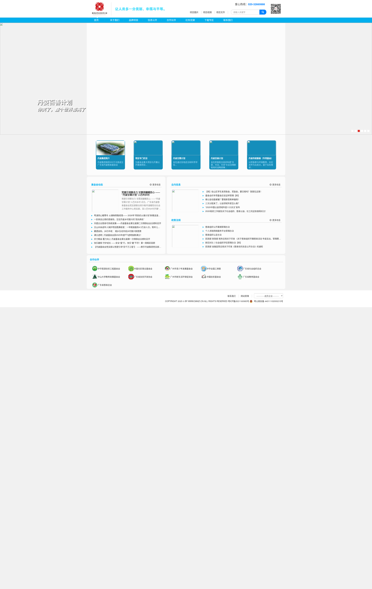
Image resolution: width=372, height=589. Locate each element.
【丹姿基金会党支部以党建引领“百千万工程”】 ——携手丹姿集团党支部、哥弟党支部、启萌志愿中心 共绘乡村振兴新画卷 (126, 247)
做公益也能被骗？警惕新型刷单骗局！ (222, 199)
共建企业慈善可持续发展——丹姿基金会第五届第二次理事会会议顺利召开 (127, 223)
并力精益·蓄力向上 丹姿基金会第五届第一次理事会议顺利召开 (122, 238)
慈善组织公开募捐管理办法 (217, 226)
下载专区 (209, 20)
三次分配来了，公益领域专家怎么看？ (222, 203)
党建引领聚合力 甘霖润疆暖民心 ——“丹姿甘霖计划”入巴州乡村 (141, 194)
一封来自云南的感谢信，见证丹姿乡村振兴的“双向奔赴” (119, 219)
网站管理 (245, 295)
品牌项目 (133, 20)
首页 (96, 20)
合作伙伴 (171, 20)
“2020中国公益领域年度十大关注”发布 (222, 207)
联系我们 (228, 20)
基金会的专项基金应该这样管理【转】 (222, 195)
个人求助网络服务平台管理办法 (219, 230)
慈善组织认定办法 (213, 234)
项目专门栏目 (141, 158)
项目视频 (207, 12)
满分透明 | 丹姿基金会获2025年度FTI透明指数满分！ (118, 234)
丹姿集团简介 (104, 158)
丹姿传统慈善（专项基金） (261, 158)
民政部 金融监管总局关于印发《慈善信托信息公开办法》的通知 (234, 246)
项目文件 (220, 12)
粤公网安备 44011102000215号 (268, 301)
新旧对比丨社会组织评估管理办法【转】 (223, 242)
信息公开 (152, 20)
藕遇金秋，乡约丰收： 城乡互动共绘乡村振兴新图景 (117, 231)
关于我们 (114, 20)
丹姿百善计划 (217, 158)
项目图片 (194, 12)
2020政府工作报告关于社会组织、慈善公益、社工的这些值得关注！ (236, 211)
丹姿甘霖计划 (179, 158)
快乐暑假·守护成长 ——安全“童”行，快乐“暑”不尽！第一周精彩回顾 (124, 242)
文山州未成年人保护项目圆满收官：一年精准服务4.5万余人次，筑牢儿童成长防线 (125, 227)
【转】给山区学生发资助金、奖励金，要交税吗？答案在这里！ (233, 191)
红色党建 (190, 20)
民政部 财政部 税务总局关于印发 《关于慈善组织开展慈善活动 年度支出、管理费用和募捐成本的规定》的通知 (241, 239)
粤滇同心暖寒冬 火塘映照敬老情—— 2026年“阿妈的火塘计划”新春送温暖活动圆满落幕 (125, 215)
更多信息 (156, 184)
